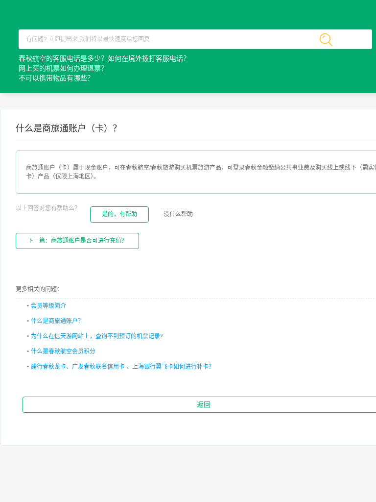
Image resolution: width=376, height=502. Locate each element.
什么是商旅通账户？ (57, 321)
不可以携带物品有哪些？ (56, 78)
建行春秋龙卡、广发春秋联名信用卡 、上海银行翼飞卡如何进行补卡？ (122, 366)
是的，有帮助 (119, 214)
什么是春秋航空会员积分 (63, 351)
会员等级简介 (48, 305)
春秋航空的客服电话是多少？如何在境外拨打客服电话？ (104, 58)
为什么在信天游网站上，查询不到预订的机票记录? (97, 336)
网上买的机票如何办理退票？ (63, 68)
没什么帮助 (178, 214)
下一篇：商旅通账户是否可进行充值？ (77, 240)
